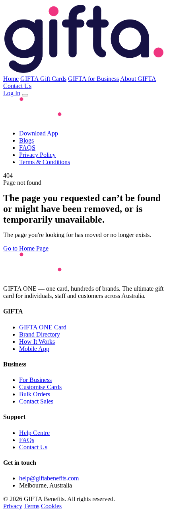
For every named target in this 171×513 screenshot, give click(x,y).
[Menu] (25, 95)
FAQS (27, 147)
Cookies (51, 506)
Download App (38, 133)
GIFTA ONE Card (42, 327)
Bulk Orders (34, 394)
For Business (35, 379)
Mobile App (34, 348)
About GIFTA (138, 78)
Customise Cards (40, 387)
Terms (31, 506)
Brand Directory (39, 334)
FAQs (26, 440)
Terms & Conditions (44, 162)
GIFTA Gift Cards (43, 78)
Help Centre (34, 432)
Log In (11, 93)
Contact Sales (36, 401)
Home (11, 78)
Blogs (26, 140)
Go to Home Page (26, 248)
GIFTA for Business (93, 78)
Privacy (12, 506)
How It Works (37, 341)
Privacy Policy (37, 154)
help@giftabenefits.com (49, 478)
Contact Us (17, 85)
